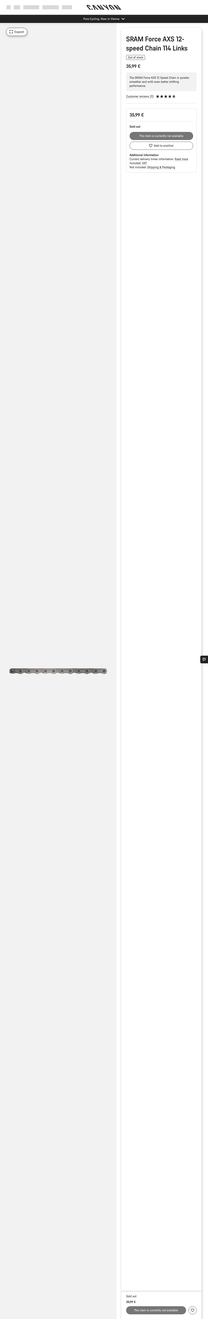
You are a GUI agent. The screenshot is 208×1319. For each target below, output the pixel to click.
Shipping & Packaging (161, 167)
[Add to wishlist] (192, 1310)
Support (67, 7)
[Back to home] (104, 7)
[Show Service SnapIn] (204, 659)
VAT (144, 163)
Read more (181, 159)
